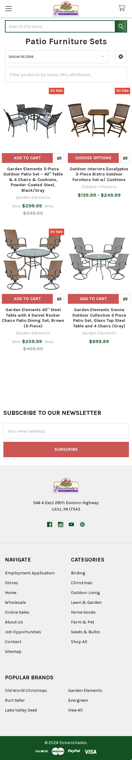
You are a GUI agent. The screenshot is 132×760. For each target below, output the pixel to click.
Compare (59, 158)
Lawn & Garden (86, 602)
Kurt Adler (15, 700)
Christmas (81, 582)
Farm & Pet (82, 622)
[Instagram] (60, 524)
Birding (78, 573)
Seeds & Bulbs (85, 632)
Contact (13, 641)
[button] (121, 56)
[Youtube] (71, 524)
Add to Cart (27, 157)
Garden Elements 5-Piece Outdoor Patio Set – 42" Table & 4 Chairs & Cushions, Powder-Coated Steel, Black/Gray (33, 179)
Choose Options (93, 157)
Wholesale (15, 602)
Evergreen (78, 700)
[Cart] (123, 8)
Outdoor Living (85, 592)
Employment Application (30, 573)
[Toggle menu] (8, 8)
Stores (11, 582)
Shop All (79, 641)
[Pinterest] (82, 524)
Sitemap (13, 651)
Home (10, 592)
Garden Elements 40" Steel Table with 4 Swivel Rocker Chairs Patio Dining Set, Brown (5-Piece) (33, 318)
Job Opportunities (23, 632)
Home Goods (83, 612)
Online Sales (17, 612)
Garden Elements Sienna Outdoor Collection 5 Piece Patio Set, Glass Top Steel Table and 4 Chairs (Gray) (99, 318)
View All (75, 710)
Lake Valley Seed (21, 710)
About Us (14, 622)
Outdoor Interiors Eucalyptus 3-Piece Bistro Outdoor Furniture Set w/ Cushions (99, 174)
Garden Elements (85, 690)
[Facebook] (49, 524)
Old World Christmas (26, 690)
